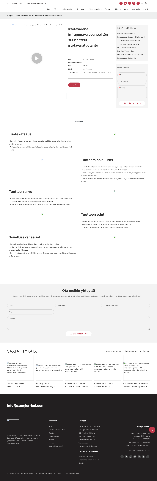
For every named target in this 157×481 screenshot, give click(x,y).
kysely (74, 85)
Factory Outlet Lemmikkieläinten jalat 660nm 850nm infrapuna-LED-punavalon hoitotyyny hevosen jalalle (48, 385)
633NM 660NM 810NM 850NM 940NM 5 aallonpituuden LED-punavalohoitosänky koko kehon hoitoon (106, 385)
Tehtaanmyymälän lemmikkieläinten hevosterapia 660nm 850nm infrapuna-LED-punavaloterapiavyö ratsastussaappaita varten (20, 385)
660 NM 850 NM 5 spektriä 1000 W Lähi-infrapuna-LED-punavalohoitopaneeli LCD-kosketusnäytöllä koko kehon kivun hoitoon (136, 385)
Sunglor (9, 15)
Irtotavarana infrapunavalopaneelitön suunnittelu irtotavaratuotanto (38, 15)
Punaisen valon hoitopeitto (114, 351)
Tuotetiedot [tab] (78, 121)
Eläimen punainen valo (133, 351)
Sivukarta (61, 473)
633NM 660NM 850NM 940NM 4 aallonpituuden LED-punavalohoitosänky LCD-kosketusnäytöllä (76, 385)
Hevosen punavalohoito (86, 456)
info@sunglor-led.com (25, 405)
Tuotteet (146, 351)
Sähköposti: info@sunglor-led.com (138, 445)
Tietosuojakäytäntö (72, 473)
